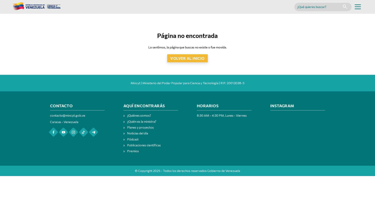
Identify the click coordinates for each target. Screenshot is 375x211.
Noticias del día (137, 133)
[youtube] (63, 132)
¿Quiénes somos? (139, 115)
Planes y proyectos (140, 127)
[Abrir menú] (357, 7)
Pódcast (132, 139)
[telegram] (93, 132)
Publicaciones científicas (144, 145)
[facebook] (53, 132)
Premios (133, 151)
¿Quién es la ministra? (141, 121)
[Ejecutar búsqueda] (344, 7)
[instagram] (73, 132)
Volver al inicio (187, 58)
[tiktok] (83, 132)
